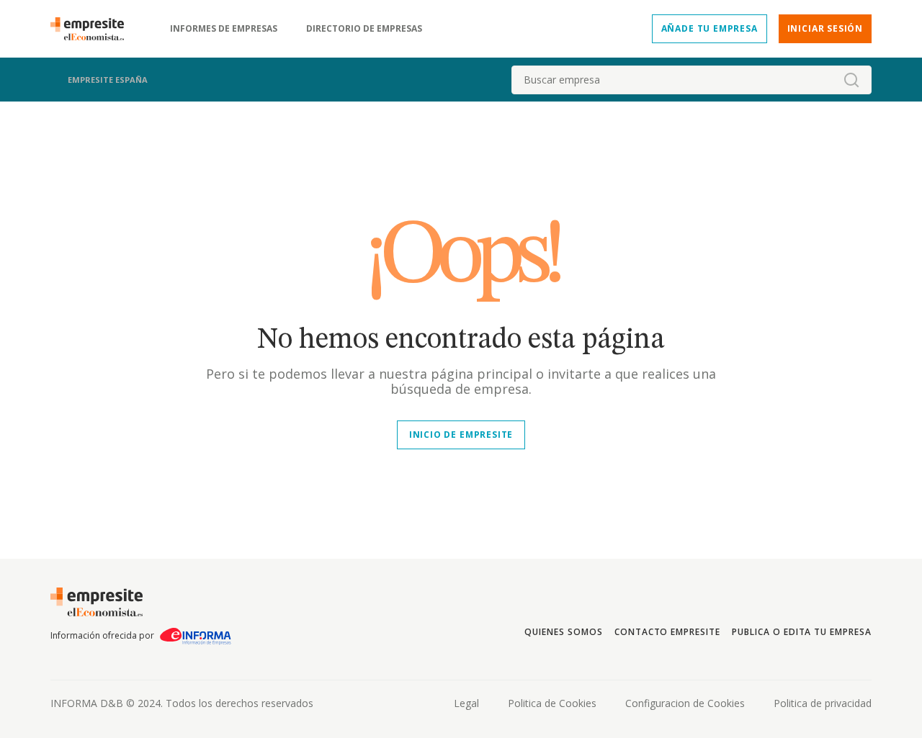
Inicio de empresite (461, 434)
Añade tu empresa (709, 28)
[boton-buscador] (851, 80)
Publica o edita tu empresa (802, 632)
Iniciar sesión (825, 28)
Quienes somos (563, 632)
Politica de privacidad (823, 703)
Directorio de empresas (364, 29)
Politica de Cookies (552, 703)
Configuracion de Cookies (685, 703)
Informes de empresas (223, 29)
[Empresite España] (92, 28)
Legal (466, 703)
